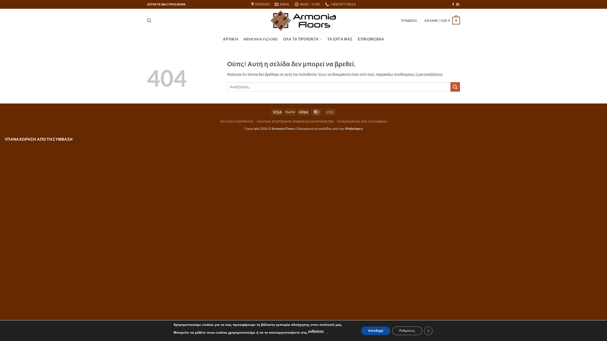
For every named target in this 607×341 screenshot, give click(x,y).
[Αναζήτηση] (149, 21)
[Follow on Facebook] (453, 4)
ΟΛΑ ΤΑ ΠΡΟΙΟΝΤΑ (301, 39)
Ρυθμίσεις (407, 330)
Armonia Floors (260, 39)
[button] (409, 20)
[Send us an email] (457, 4)
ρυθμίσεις (316, 331)
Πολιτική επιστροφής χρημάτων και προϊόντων (295, 121)
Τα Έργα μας (340, 39)
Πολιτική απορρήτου (237, 121)
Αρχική (230, 39)
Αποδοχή (375, 330)
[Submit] (455, 86)
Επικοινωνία (371, 39)
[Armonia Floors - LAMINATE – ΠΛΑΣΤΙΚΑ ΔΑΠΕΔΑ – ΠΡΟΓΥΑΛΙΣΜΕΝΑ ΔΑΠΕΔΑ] (303, 20)
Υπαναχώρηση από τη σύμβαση (362, 121)
